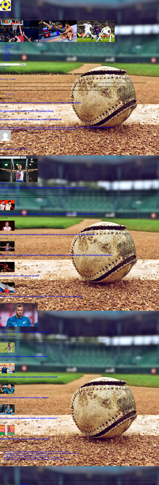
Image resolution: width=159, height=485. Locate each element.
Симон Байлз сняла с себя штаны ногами (19, 275)
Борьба (6, 51)
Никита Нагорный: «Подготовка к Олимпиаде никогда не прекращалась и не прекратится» (43, 187)
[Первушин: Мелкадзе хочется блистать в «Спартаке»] (7, 434)
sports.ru (11, 94)
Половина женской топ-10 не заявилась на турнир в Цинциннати (31, 119)
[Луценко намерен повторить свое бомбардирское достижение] (7, 373)
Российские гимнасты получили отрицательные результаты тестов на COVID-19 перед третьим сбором (48, 214)
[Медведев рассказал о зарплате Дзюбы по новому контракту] (7, 414)
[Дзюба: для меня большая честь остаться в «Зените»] (7, 393)
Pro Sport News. (5, 14)
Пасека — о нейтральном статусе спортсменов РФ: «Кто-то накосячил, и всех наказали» (41, 296)
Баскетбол (8, 47)
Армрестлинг (9, 45)
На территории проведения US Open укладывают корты (26, 111)
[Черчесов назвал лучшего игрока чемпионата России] (19, 326)
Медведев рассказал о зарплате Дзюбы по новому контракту (28, 418)
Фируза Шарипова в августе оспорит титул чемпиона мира (26, 455)
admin (13, 79)
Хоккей (7, 60)
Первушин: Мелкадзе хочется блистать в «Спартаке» (25, 438)
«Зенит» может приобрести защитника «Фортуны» (24, 356)
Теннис (7, 57)
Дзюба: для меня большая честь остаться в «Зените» (24, 397)
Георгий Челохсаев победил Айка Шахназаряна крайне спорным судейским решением (36, 451)
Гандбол (7, 53)
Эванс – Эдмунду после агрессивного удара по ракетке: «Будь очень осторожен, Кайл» (41, 102)
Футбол (7, 59)
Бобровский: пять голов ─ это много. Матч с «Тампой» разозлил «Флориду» (32, 457)
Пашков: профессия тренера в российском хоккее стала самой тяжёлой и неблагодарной (36, 459)
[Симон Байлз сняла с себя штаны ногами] (7, 271)
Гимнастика (8, 55)
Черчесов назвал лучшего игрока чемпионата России (25, 332)
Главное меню (5, 66)
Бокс (6, 49)
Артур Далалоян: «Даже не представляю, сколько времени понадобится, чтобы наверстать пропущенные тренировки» (56, 255)
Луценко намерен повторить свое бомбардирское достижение (29, 377)
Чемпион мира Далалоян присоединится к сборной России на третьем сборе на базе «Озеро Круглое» (47, 234)
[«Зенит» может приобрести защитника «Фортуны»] (7, 352)
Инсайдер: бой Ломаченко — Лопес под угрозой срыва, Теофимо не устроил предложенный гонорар (41, 453)
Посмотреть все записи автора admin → (14, 149)
